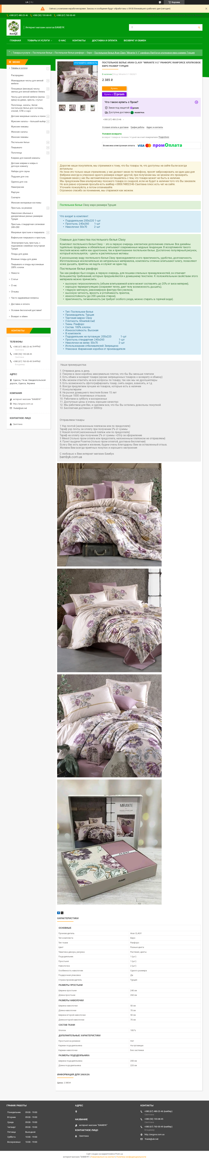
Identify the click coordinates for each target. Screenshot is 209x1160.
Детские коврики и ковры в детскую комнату (24, 164)
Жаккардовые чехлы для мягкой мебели (27, 82)
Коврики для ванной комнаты (25, 158)
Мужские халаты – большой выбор (28, 121)
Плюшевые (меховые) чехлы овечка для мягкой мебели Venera (28, 90)
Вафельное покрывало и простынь (28, 237)
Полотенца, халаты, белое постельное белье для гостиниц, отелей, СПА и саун (27, 108)
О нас (62, 40)
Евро (89, 52)
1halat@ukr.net (20, 408)
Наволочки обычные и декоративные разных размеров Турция (27, 216)
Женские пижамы (19, 137)
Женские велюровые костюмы (26, 202)
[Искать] (199, 27)
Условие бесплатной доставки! (26, 310)
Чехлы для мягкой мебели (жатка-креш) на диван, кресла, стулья (28, 98)
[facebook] (58, 913)
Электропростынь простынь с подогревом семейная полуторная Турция (28, 246)
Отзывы (15, 291)
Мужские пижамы (19, 126)
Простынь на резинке (21, 208)
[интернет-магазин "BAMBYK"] (14, 27)
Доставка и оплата (104, 40)
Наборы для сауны (20, 171)
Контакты (79, 40)
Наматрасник (17, 187)
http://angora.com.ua (23, 404)
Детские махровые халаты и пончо (28, 116)
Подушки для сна (19, 176)
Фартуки (15, 192)
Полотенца (16, 152)
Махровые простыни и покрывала (27, 232)
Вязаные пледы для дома (24, 259)
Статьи (14, 279)
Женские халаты (19, 132)
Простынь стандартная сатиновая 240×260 (28, 225)
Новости (15, 273)
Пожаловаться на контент (103, 1157)
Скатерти (15, 197)
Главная (15, 40)
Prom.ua (119, 1154)
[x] (62, 913)
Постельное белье (42, 52)
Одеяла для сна (19, 182)
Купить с (108, 94)
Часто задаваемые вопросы (25, 298)
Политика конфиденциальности (131, 1157)
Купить (114, 88)
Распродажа (17, 75)
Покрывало (16, 147)
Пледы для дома (19, 254)
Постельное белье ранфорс (69, 52)
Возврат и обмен (135, 40)
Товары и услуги (38, 40)
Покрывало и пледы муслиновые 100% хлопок (27, 266)
